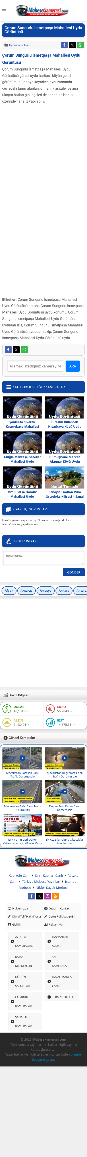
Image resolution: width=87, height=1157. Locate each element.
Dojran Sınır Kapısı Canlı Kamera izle (64, 808)
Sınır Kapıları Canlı (49, 875)
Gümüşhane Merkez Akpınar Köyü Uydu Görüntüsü (64, 461)
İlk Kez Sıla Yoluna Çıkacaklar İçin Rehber (64, 841)
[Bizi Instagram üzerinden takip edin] (47, 896)
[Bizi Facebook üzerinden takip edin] (31, 896)
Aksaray (27, 591)
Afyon (9, 591)
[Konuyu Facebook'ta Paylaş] (64, 45)
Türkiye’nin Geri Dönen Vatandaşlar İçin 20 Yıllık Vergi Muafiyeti (22, 843)
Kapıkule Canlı (19, 875)
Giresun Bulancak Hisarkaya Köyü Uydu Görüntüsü (64, 426)
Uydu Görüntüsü (19, 45)
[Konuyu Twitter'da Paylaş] (72, 45)
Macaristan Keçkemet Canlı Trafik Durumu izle (65, 774)
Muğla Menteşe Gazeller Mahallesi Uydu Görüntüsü (22, 461)
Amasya (46, 591)
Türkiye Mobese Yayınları (41, 881)
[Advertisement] (43, 150)
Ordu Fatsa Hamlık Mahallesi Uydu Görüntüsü (22, 496)
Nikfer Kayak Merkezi (52, 887)
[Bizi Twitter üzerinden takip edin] (39, 896)
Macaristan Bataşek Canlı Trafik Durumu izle (22, 774)
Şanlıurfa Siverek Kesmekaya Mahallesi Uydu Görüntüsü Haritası (22, 426)
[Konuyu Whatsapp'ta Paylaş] (80, 45)
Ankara (64, 591)
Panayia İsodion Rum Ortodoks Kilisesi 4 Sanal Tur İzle (65, 496)
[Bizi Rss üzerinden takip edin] (55, 896)
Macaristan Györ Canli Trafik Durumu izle (22, 808)
